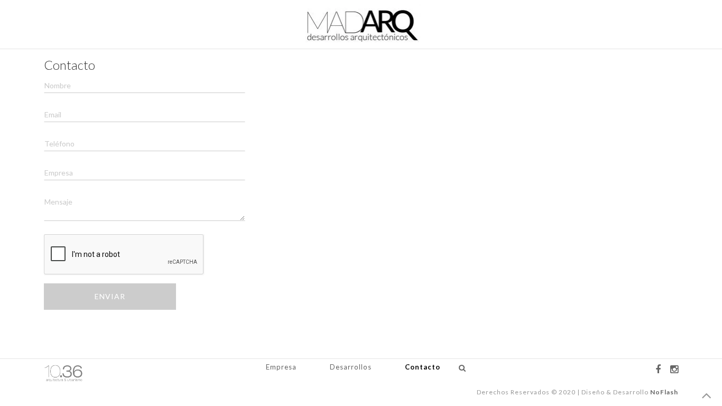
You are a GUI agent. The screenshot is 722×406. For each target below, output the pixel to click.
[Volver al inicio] (706, 396)
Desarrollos (351, 367)
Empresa (281, 367)
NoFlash (664, 392)
